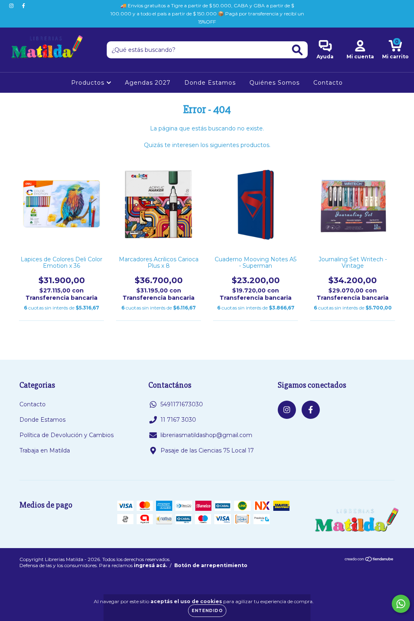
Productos (88, 82)
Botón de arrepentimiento (210, 565)
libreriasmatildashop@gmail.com (206, 435)
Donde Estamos (210, 82)
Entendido (207, 610)
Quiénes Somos (274, 82)
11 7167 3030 (178, 419)
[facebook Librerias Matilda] (23, 5)
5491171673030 (182, 404)
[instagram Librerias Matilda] (12, 5)
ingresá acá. (150, 565)
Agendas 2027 (148, 82)
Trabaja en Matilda (44, 450)
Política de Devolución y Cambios (66, 435)
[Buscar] (297, 50)
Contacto (328, 82)
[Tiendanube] (369, 560)
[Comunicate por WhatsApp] (401, 604)
